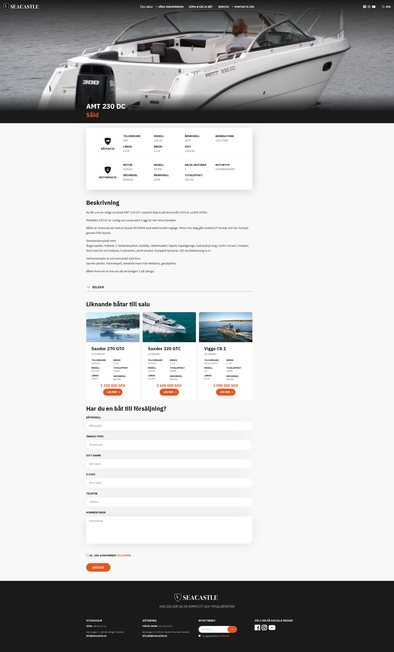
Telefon (91, 493)
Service (223, 6)
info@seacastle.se (96, 635)
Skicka (98, 567)
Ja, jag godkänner (110, 555)
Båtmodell (93, 417)
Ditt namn (93, 455)
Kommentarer (96, 512)
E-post (91, 474)
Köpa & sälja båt (201, 6)
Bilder (98, 287)
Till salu (146, 6)
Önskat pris (94, 436)
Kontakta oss (244, 6)
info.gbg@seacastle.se (154, 635)
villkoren (124, 555)
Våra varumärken (170, 6)
